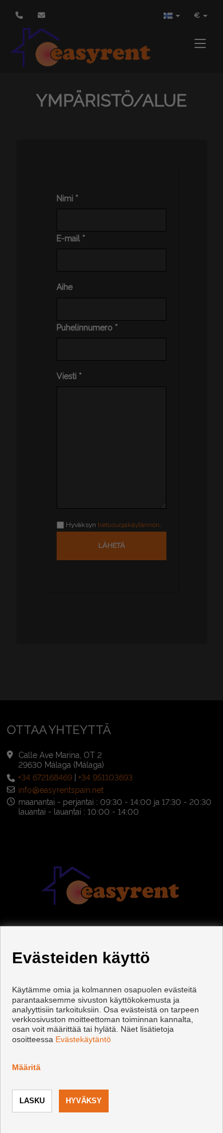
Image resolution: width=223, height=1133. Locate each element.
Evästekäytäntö (83, 1039)
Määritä (26, 1067)
